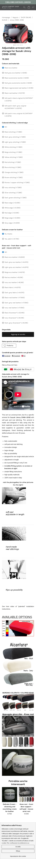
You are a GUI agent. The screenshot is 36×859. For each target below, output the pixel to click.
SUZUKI (4, 20)
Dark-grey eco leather (16, 262)
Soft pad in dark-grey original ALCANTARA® (15, 107)
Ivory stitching (13, 187)
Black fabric (13, 287)
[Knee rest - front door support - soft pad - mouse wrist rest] (26, 794)
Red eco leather (14, 277)
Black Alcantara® (14, 313)
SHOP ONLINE (26, 17)
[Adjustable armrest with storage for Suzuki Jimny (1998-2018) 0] (18, 33)
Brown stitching (14, 177)
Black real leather (15, 93)
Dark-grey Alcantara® (16, 323)
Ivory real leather (14, 308)
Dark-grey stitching (15, 137)
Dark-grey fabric (14, 293)
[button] (12, 7)
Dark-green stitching (15, 198)
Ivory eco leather (14, 282)
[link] (18, 855)
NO (6, 127)
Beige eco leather (15, 272)
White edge (12, 208)
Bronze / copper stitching (17, 182)
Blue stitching (13, 167)
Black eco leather (11, 68)
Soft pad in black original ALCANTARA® (19, 99)
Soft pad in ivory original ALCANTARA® (19, 114)
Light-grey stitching (15, 142)
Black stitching (13, 132)
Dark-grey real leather (16, 303)
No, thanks (8, 234)
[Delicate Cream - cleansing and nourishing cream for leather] (9, 794)
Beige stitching (13, 152)
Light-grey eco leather (16, 267)
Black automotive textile (17, 78)
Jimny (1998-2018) (17, 20)
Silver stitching (13, 193)
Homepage (6, 17)
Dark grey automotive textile (18, 83)
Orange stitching (14, 172)
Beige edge (12, 218)
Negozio (15, 17)
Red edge (12, 213)
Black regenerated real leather (19, 88)
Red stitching (13, 162)
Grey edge (12, 223)
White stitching (13, 147)
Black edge (12, 203)
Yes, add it (12, 239)
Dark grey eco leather (16, 73)
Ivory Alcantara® (14, 318)
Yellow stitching (14, 157)
